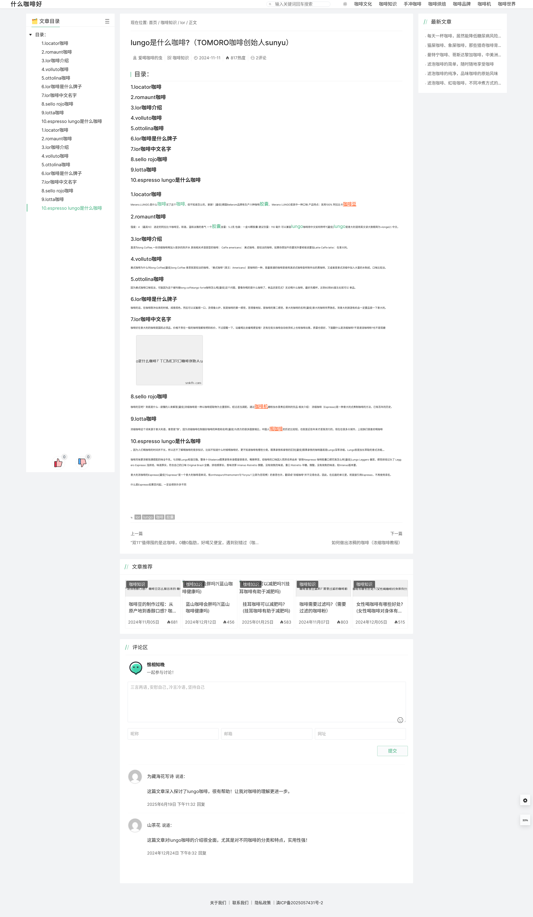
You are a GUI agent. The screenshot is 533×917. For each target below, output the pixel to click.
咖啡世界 (507, 4)
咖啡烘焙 (437, 4)
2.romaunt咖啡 (57, 52)
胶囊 (264, 204)
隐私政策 (263, 902)
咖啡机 (484, 4)
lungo (297, 226)
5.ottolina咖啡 (56, 78)
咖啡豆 (349, 204)
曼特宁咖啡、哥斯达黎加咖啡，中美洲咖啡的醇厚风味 (477, 54)
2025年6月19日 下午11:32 (171, 804)
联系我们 (240, 902)
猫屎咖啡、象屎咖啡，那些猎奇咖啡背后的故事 (471, 45)
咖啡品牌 (462, 4)
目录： (41, 34)
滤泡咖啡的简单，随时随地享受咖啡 (460, 64)
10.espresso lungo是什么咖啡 (72, 121)
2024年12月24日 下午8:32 (172, 853)
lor (182, 22)
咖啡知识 (388, 4)
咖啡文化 (363, 4)
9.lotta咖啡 (53, 112)
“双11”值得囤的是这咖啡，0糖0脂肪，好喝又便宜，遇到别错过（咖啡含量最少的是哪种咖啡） (196, 542)
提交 (392, 750)
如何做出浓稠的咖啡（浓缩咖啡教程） (367, 542)
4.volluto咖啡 (55, 69)
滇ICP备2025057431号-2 (299, 902)
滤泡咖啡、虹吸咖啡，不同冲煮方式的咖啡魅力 (471, 82)
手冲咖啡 (412, 4)
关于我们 (218, 902)
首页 (153, 22)
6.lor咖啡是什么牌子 (62, 86)
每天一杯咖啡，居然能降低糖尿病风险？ (464, 35)
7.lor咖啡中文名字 (59, 95)
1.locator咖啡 (55, 43)
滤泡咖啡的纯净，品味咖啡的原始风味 (462, 73)
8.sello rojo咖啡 (57, 104)
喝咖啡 (276, 428)
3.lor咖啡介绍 (55, 60)
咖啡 (161, 204)
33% (525, 820)
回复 (201, 804)
